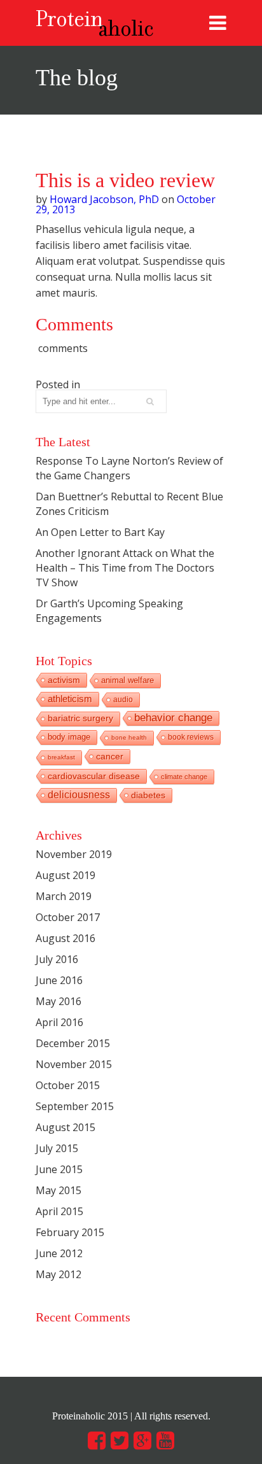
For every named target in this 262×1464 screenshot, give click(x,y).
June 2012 (59, 1253)
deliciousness (79, 794)
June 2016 (59, 980)
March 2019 (64, 896)
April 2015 (59, 1211)
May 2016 (58, 1001)
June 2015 (59, 1169)
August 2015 (65, 1127)
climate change (184, 776)
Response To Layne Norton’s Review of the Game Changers (129, 468)
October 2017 (68, 917)
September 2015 (75, 1106)
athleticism (70, 698)
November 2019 (74, 854)
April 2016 (59, 1022)
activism (64, 680)
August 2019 (65, 875)
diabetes (148, 795)
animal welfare (127, 680)
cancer (109, 756)
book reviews (191, 737)
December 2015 (73, 1043)
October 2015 (68, 1085)
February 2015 (70, 1232)
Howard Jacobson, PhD (104, 199)
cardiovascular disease (94, 776)
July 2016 (57, 959)
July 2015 (57, 1148)
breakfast (61, 757)
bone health (129, 737)
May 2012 (58, 1274)
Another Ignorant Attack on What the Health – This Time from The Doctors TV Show (125, 567)
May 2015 (58, 1190)
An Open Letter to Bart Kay (100, 532)
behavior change (173, 718)
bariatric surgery (80, 718)
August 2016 (65, 938)
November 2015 (74, 1064)
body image (69, 737)
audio (123, 699)
